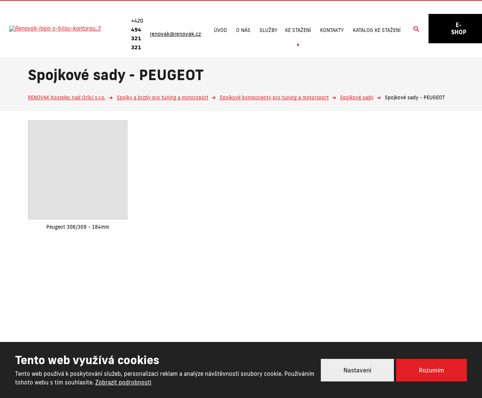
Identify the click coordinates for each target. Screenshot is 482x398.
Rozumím (431, 370)
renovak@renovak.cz (279, 322)
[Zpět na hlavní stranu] (63, 29)
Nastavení (357, 370)
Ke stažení (298, 30)
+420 (210, 322)
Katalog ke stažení (377, 30)
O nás (243, 30)
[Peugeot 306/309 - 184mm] (78, 170)
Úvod (220, 30)
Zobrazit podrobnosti (123, 382)
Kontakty (332, 30)
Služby (268, 30)
